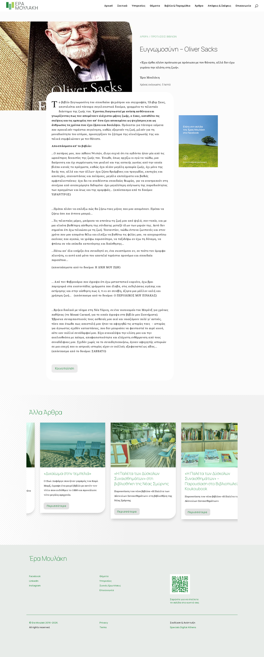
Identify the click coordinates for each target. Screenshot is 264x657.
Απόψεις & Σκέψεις (219, 5)
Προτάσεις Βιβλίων (164, 36)
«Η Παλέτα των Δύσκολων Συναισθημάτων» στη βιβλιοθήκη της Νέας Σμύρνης (130, 478)
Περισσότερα (45, 506)
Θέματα (155, 5)
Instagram (35, 585)
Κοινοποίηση (64, 368)
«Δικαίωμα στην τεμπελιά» (56, 473)
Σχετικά (122, 5)
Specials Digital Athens (183, 627)
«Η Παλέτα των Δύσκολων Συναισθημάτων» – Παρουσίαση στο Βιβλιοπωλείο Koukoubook (201, 481)
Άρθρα (199, 5)
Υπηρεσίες (138, 5)
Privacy (103, 622)
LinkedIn (33, 580)
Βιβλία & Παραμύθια (177, 5)
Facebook (35, 576)
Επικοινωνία (243, 5)
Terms (103, 627)
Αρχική (108, 5)
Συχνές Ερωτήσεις (110, 585)
